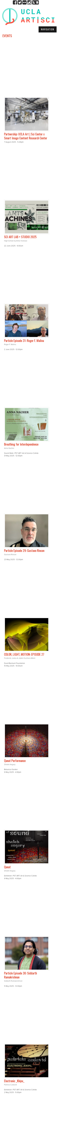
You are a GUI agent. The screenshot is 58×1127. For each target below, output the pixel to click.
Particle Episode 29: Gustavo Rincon (24, 550)
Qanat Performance (15, 760)
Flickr (24, 2)
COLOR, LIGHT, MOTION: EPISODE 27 (24, 654)
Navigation (47, 29)
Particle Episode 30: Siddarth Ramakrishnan (20, 975)
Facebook (15, 2)
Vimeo (34, 2)
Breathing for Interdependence (21, 444)
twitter (20, 2)
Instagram (29, 2)
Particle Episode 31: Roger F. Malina (24, 340)
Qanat (7, 867)
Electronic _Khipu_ (14, 1081)
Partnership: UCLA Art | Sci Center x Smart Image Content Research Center (25, 136)
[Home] (28, 16)
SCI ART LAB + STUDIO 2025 (20, 236)
